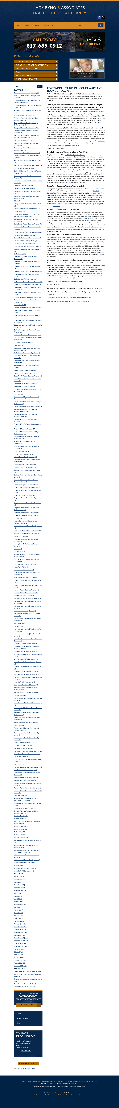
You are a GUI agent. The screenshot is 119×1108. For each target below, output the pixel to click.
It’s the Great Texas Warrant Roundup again (27, 971)
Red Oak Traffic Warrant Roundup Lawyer (27, 767)
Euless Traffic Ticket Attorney (23, 373)
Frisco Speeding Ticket (21, 451)
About (27, 25)
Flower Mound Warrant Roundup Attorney (27, 406)
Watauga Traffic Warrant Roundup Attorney (27, 840)
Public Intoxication (20, 756)
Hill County (17, 549)
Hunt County (18, 551)
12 (94, 73)
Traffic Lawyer (18, 829)
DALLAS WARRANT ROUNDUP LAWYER (27, 297)
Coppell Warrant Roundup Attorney (25, 241)
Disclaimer (38, 1095)
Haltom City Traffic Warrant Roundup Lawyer (28, 526)
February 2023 (18, 879)
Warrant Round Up (19, 837)
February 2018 (18, 924)
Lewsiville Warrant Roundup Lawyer (25, 671)
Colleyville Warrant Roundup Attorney (26, 208)
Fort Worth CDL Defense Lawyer (83, 218)
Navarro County (19, 695)
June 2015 (17, 954)
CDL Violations (24, 61)
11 (92, 73)
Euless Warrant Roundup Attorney (24, 383)
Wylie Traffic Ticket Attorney (23, 871)
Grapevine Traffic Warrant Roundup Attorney (28, 498)
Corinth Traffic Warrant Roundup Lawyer (26, 246)
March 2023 (18, 876)
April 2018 (17, 918)
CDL (15, 201)
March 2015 (18, 957)
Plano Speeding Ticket (21, 743)
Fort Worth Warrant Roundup (23, 429)
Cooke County (18, 229)
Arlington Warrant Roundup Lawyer (25, 128)
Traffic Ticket (18, 832)
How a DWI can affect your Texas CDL (26, 987)
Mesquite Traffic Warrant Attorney (25, 685)
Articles (20, 1014)
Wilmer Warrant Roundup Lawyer (24, 862)
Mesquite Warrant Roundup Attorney (25, 692)
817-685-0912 (44, 46)
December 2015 (19, 938)
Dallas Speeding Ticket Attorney (24, 279)
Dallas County (18, 254)
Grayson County (19, 518)
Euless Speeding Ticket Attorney (24, 370)
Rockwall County (19, 795)
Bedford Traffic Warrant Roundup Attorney (27, 160)
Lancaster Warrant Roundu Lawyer (25, 643)
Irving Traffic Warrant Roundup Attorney (26, 598)
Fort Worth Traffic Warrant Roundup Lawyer (77, 98)
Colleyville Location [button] (28, 1063)
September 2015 (19, 946)
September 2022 (19, 890)
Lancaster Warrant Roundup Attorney (25, 651)
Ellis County (17, 345)
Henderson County (20, 536)
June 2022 (17, 896)
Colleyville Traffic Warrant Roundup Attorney (28, 204)
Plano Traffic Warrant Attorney (24, 748)
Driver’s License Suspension (32, 65)
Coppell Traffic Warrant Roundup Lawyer (26, 238)
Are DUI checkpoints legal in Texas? (25, 984)
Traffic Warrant (19, 835)
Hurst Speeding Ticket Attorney (24, 564)
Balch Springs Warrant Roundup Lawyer (26, 153)
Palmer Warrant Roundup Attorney (25, 722)
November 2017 (19, 927)
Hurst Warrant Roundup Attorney (24, 577)
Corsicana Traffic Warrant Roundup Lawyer (27, 249)
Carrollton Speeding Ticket (22, 185)
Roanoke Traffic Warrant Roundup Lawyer (27, 788)
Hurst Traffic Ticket (20, 567)
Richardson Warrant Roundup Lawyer (25, 777)
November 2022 (19, 888)
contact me (100, 122)
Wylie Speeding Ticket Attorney (24, 868)
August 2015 (18, 949)
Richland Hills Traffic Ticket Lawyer (25, 780)
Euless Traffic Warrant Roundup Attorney (27, 376)
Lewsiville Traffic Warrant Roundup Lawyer (27, 666)
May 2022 (17, 899)
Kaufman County (19, 626)
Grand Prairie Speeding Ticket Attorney (26, 485)
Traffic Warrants (26, 79)
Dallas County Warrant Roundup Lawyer (26, 271)
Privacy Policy (53, 1095)
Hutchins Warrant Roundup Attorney (25, 590)
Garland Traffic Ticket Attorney (24, 467)
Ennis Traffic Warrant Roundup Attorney (26, 353)
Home (18, 25)
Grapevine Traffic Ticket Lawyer (24, 495)
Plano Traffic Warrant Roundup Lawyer (26, 754)
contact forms (26, 1005)
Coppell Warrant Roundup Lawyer (24, 243)
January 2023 (18, 882)
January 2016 (18, 935)
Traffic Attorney (19, 826)
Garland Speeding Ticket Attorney (24, 464)
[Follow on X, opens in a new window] (103, 17)
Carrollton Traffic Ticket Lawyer (24, 188)
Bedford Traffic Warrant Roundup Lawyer (27, 165)
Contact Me (48, 25)
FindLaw (81, 1095)
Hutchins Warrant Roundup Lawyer (25, 593)
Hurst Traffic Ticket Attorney (23, 570)
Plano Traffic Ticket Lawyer (22, 745)
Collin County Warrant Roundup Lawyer (26, 227)
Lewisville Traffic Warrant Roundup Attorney (28, 662)
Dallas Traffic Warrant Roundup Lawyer (26, 284)
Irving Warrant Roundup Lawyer (24, 611)
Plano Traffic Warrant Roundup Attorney (26, 751)
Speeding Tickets (26, 75)
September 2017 (19, 932)
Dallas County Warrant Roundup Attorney (27, 266)
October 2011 (18, 966)
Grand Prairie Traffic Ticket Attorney (25, 487)
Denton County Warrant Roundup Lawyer (27, 307)
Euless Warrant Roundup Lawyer (24, 386)
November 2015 (19, 941)
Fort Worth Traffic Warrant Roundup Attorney (81, 237)
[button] (117, 1094)
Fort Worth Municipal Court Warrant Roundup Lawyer (75, 96)
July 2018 (17, 910)
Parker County (18, 725)
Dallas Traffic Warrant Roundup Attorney (27, 282)
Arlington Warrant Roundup (22, 115)
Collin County (18, 211)
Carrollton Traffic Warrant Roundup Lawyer (27, 191)
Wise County (18, 865)
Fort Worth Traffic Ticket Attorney (75, 155)
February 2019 (18, 904)
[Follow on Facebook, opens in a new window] (99, 17)
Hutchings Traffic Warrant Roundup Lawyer (27, 580)
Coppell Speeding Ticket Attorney (24, 235)
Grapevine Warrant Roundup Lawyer (25, 515)
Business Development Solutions (67, 1095)
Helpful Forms (22, 1018)
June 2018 (17, 913)
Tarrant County (19, 818)
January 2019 (18, 907)
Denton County (19, 305)
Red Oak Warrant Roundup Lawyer (24, 770)
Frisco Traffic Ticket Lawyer (22, 454)
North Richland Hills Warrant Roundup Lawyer (28, 703)
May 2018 (17, 915)
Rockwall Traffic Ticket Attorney (24, 808)
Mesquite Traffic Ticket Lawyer (23, 682)
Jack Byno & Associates (62, 94)
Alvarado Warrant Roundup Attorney (25, 93)
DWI (18, 72)
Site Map (45, 1095)
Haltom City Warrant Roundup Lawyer (26, 533)
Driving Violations (27, 68)
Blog (37, 25)
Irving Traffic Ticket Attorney (23, 595)
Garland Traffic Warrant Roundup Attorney (27, 470)
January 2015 (18, 963)
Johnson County (19, 623)
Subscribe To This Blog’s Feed (25, 1068)
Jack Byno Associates (59, 7)
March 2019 (18, 901)
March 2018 (18, 921)
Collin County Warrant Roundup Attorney (27, 224)
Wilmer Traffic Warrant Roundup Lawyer (26, 860)
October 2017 (18, 929)
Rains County (18, 764)
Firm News (17, 394)
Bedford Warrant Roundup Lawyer (24, 168)
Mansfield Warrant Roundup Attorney (25, 674)
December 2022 (19, 885)
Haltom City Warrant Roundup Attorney (26, 531)
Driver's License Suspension (22, 342)
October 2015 (18, 943)
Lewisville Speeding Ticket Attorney (25, 659)
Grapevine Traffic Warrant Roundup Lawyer (27, 503)
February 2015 (18, 960)
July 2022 (17, 893)
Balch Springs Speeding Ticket (23, 140)
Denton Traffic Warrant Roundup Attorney (27, 315)
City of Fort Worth (83, 301)
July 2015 (17, 952)
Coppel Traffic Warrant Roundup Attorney (27, 232)
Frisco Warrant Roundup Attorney (24, 457)
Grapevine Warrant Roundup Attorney (26, 512)
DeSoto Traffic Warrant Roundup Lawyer (26, 335)
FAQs (18, 1023)
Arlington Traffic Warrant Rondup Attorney (27, 110)
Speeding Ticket (19, 816)
